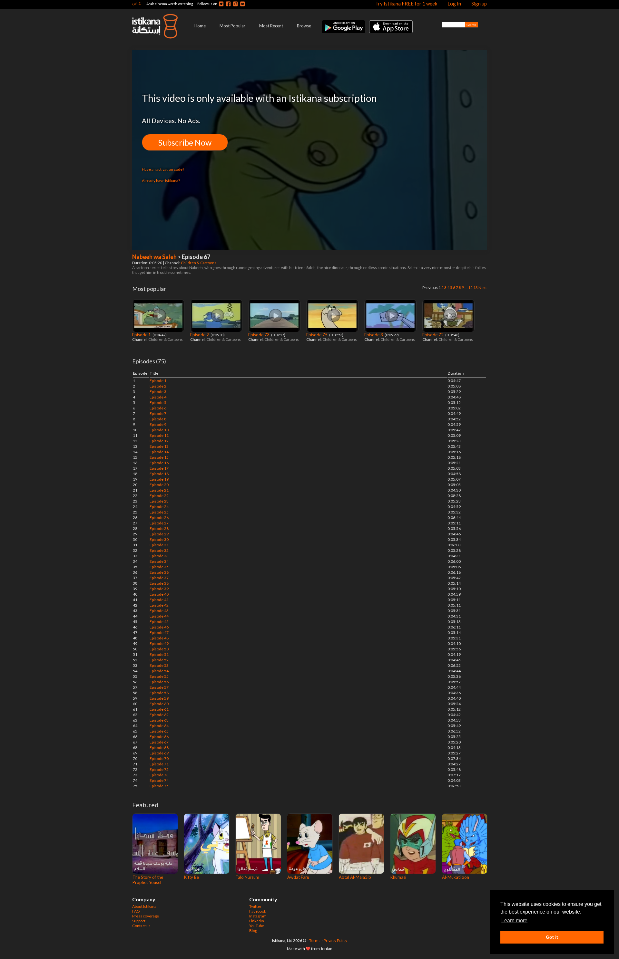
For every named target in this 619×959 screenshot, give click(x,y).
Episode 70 (159, 758)
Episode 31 (159, 544)
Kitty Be (191, 877)
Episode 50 (159, 649)
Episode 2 (200, 334)
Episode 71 (159, 764)
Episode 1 (142, 334)
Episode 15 (159, 457)
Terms (314, 940)
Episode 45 (159, 621)
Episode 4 (158, 397)
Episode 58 (159, 692)
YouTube (256, 925)
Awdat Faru (298, 877)
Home (200, 25)
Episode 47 (159, 632)
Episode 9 (158, 424)
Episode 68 (159, 747)
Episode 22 (159, 495)
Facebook (257, 911)
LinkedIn (256, 920)
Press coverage (145, 916)
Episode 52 (159, 659)
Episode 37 (159, 577)
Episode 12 (159, 440)
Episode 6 (158, 408)
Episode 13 (159, 446)
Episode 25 (159, 512)
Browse (304, 25)
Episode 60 (159, 703)
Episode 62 (159, 714)
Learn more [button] (514, 920)
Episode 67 (159, 742)
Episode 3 (374, 334)
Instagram (258, 916)
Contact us (141, 925)
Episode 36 (159, 572)
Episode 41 (159, 599)
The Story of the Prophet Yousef (148, 880)
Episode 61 (159, 709)
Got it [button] (552, 937)
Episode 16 (159, 462)
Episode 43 (159, 610)
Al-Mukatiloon (455, 877)
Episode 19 (159, 479)
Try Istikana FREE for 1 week (406, 3)
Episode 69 (159, 753)
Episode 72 (433, 334)
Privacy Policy (335, 940)
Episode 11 (159, 435)
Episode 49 (159, 643)
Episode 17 (159, 468)
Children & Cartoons (199, 262)
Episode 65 (159, 731)
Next (482, 287)
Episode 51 (159, 654)
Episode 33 (159, 555)
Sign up (479, 3)
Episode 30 (159, 539)
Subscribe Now (184, 142)
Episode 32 (159, 550)
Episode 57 (159, 687)
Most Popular (232, 25)
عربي (136, 2)
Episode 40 (159, 594)
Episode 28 (159, 528)
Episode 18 (159, 473)
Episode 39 (159, 588)
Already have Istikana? (161, 180)
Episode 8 (158, 419)
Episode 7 (158, 413)
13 (475, 287)
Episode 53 (159, 665)
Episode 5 (158, 402)
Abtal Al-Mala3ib (355, 877)
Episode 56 (159, 681)
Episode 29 (159, 534)
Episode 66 (159, 736)
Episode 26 (159, 517)
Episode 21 (159, 490)
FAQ (136, 911)
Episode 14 (159, 451)
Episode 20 (159, 484)
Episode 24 (159, 506)
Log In (454, 3)
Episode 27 (159, 523)
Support (138, 920)
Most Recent (271, 25)
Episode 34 (159, 561)
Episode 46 (159, 627)
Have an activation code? (163, 169)
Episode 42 (159, 605)
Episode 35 (159, 566)
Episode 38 (159, 583)
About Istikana (144, 906)
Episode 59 (159, 698)
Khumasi (398, 877)
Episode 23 (159, 501)
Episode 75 (317, 334)
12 (470, 287)
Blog (253, 930)
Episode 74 (159, 780)
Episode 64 (159, 725)
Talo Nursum (247, 877)
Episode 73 (259, 334)
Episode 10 (159, 429)
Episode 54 (159, 670)
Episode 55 (159, 676)
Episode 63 (159, 720)
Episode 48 (159, 638)
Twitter (255, 906)
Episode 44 (159, 616)
